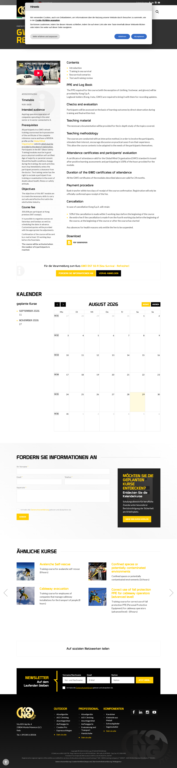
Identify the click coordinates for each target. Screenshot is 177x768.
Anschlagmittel (63, 720)
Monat (146, 304)
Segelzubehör (112, 727)
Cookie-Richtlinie (78, 762)
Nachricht (21, 487)
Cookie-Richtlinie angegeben (47, 20)
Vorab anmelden (108, 273)
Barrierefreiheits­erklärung (102, 762)
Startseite (21, 26)
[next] (63, 304)
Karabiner (110, 714)
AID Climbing (62, 717)
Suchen (157, 11)
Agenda (155, 304)
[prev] (57, 304)
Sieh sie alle (61, 734)
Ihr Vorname (22, 466)
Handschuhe (86, 733)
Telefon (68, 477)
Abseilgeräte (62, 714)
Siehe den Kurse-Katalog (137, 519)
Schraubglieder (113, 723)
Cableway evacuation (54, 589)
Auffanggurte (62, 724)
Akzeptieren (139, 36)
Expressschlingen (64, 730)
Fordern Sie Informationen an (76, 273)
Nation (114, 675)
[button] (6, 593)
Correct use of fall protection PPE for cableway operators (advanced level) (131, 593)
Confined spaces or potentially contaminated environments (129, 567)
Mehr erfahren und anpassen (45, 36)
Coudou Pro (61, 727)
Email (20, 477)
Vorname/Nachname (72, 675)
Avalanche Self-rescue (55, 564)
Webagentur (117, 762)
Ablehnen (122, 36)
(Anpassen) (88, 762)
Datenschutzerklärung (40, 510)
